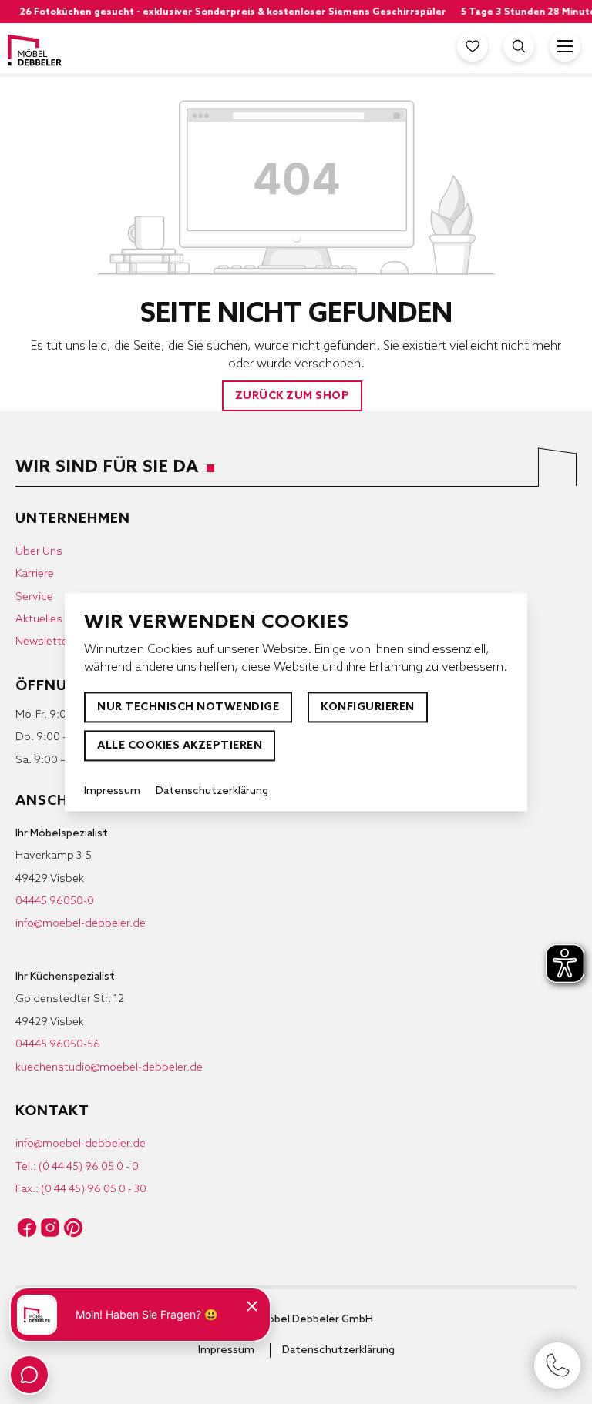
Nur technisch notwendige (188, 707)
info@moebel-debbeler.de (80, 923)
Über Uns (38, 551)
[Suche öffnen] (518, 46)
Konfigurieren (368, 707)
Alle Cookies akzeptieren (179, 745)
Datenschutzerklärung (338, 1350)
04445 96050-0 (54, 901)
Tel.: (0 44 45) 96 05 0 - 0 (77, 1167)
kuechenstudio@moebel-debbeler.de (109, 1067)
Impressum (226, 1350)
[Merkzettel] (472, 46)
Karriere (34, 574)
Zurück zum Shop (292, 396)
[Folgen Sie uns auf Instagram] (50, 1227)
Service (34, 597)
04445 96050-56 (57, 1044)
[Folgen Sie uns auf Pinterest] (73, 1227)
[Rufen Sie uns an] (557, 1365)
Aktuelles (38, 619)
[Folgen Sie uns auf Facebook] (27, 1227)
